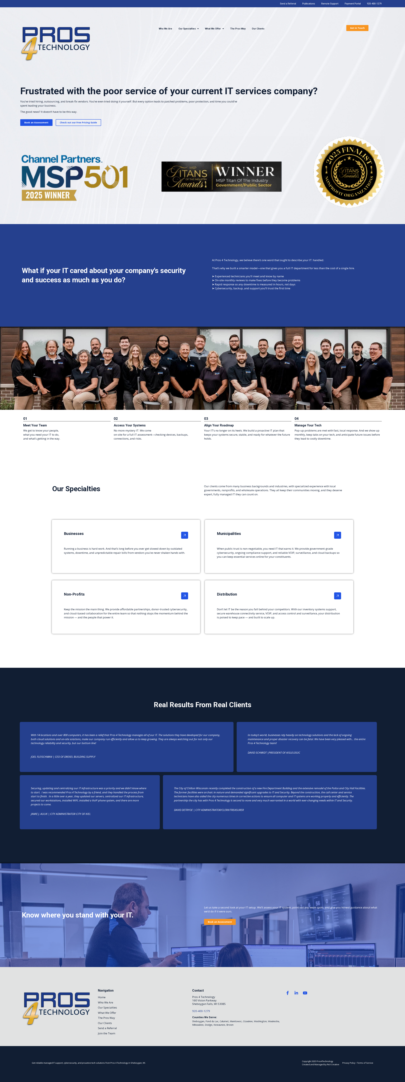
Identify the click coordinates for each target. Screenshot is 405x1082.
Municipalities (229, 533)
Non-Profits (74, 594)
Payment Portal (353, 3)
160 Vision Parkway (204, 1000)
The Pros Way (238, 28)
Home (102, 997)
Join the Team (106, 1033)
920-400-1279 (374, 3)
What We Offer (213, 28)
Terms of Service (365, 1062)
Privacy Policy (348, 1062)
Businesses (74, 533)
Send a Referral (288, 3)
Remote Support (329, 3)
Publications (308, 3)
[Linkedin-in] (296, 993)
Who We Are (165, 28)
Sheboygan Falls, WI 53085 (209, 1004)
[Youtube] (305, 993)
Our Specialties (187, 28)
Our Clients (258, 28)
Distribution (227, 594)
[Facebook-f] (288, 993)
